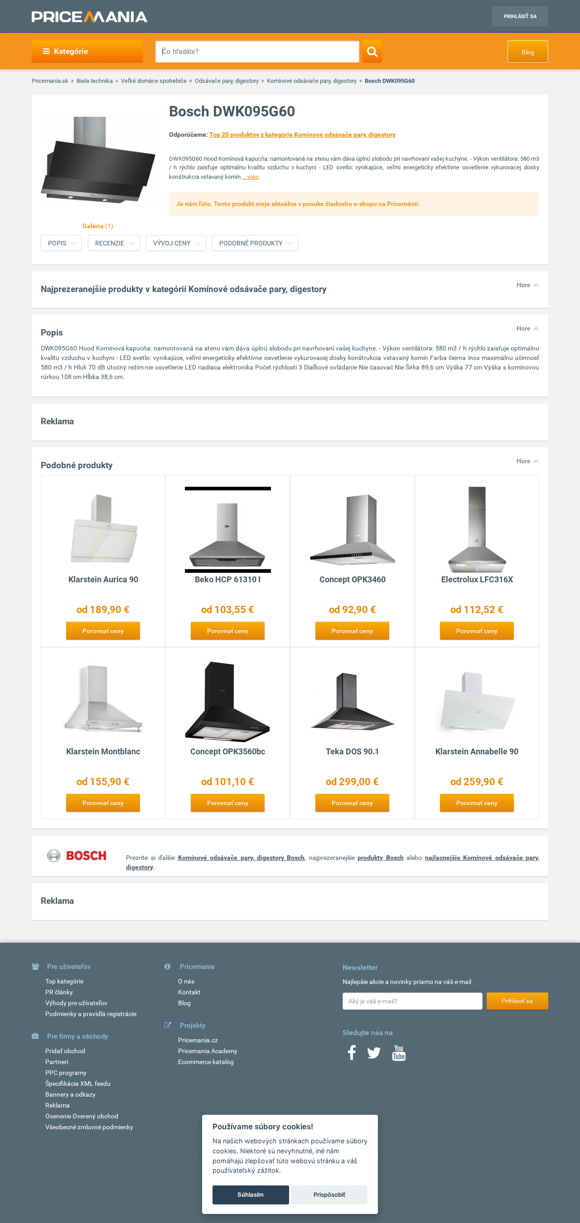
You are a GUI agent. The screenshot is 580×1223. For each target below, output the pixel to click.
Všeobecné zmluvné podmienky (89, 1127)
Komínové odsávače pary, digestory (312, 80)
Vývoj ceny (171, 243)
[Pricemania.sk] (89, 16)
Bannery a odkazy (70, 1094)
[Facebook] (352, 1056)
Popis (57, 243)
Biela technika (95, 80)
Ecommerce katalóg (206, 1061)
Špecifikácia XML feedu (78, 1083)
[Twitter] (374, 1056)
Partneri (56, 1061)
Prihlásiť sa (520, 16)
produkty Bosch (380, 857)
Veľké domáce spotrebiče (154, 80)
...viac (250, 176)
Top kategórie (64, 981)
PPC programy (66, 1072)
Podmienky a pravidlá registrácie (90, 1013)
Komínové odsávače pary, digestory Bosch (241, 857)
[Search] (372, 51)
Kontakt (189, 992)
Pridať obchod (65, 1051)
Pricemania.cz (198, 1040)
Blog (528, 52)
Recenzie (109, 243)
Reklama (57, 1105)
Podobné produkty (250, 243)
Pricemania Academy (207, 1051)
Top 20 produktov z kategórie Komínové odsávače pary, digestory (302, 134)
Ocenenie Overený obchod (81, 1116)
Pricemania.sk (50, 80)
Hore (523, 284)
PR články (59, 992)
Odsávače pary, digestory (227, 80)
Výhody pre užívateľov (76, 1003)
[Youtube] (398, 1056)
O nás (186, 981)
